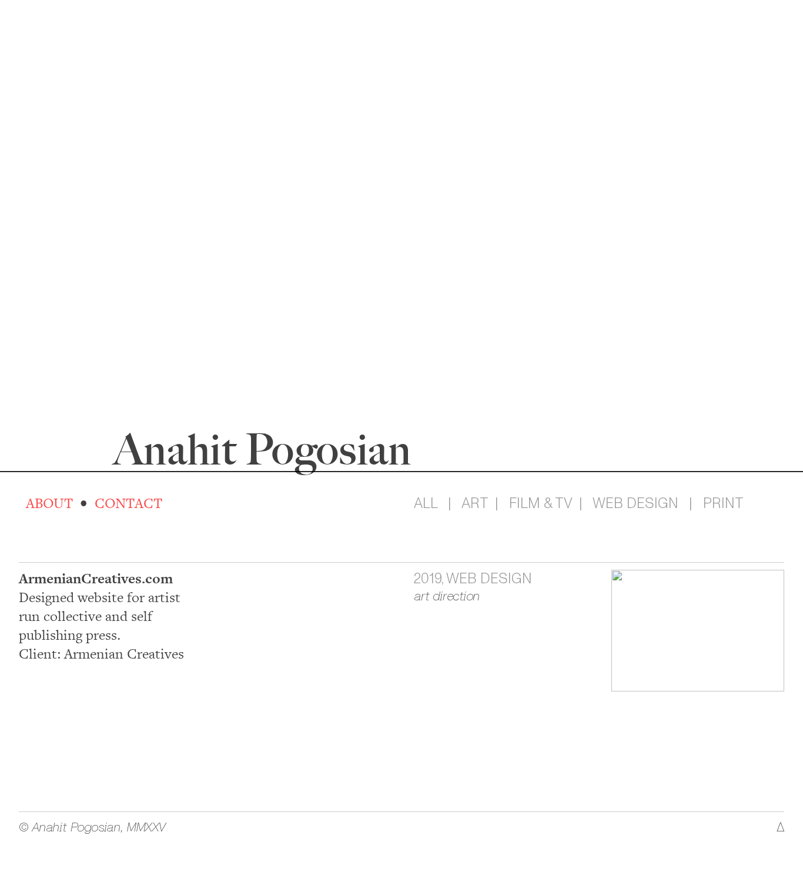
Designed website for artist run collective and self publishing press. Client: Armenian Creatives (101, 616)
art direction (447, 596)
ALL (425, 503)
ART (474, 503)
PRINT (723, 503)
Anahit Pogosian (262, 449)
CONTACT (128, 503)
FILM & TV (542, 503)
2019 (427, 579)
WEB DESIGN (635, 503)
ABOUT (47, 503)
